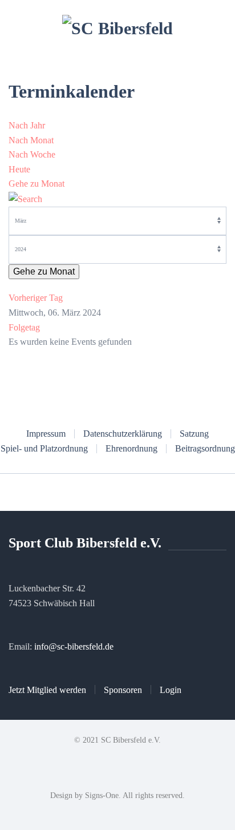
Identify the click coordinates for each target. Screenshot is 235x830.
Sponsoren (123, 690)
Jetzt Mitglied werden (47, 690)
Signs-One (102, 795)
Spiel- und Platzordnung (44, 448)
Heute (19, 169)
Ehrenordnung (131, 448)
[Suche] (25, 198)
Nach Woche (32, 154)
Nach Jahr (27, 125)
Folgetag (24, 327)
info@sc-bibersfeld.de (74, 646)
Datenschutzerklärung (122, 433)
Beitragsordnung (205, 448)
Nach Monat (31, 140)
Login (170, 690)
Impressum (46, 433)
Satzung (194, 433)
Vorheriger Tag (36, 298)
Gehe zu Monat (36, 183)
